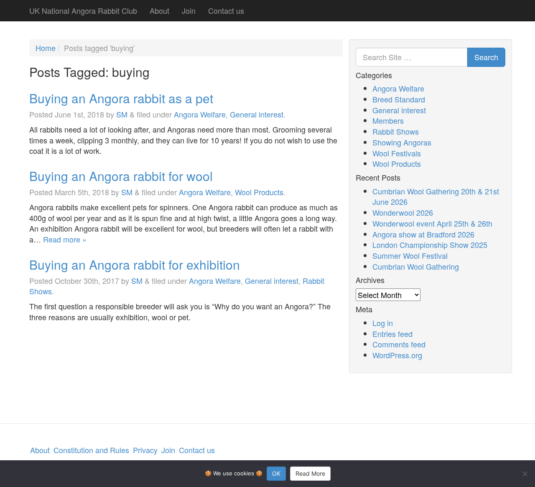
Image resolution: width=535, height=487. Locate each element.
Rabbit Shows (395, 131)
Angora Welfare (200, 114)
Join (189, 10)
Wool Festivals (396, 153)
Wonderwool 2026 (402, 212)
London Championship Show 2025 (429, 244)
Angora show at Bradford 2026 (423, 234)
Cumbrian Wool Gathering (415, 266)
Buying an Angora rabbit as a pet (121, 98)
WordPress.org (397, 354)
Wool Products (259, 191)
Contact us (226, 10)
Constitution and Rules (91, 449)
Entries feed (392, 333)
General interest (256, 114)
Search (486, 56)
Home (46, 47)
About (159, 10)
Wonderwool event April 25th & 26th (432, 223)
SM (121, 114)
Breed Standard (398, 99)
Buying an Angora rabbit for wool (121, 176)
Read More (310, 473)
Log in (382, 322)
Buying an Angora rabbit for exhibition (134, 264)
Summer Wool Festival (410, 255)
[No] (524, 473)
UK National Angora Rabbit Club (83, 10)
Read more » (65, 239)
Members (388, 120)
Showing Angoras (401, 142)
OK (276, 473)
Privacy (145, 449)
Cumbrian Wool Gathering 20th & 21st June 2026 (435, 196)
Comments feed (398, 344)
